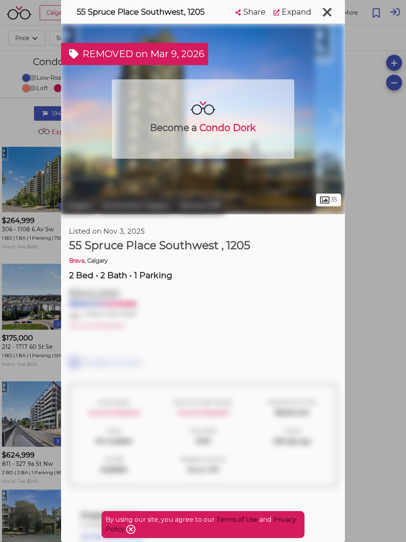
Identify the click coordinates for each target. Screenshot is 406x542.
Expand (295, 12)
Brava (76, 260)
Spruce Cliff (200, 205)
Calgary (78, 205)
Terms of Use (237, 519)
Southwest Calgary (136, 205)
